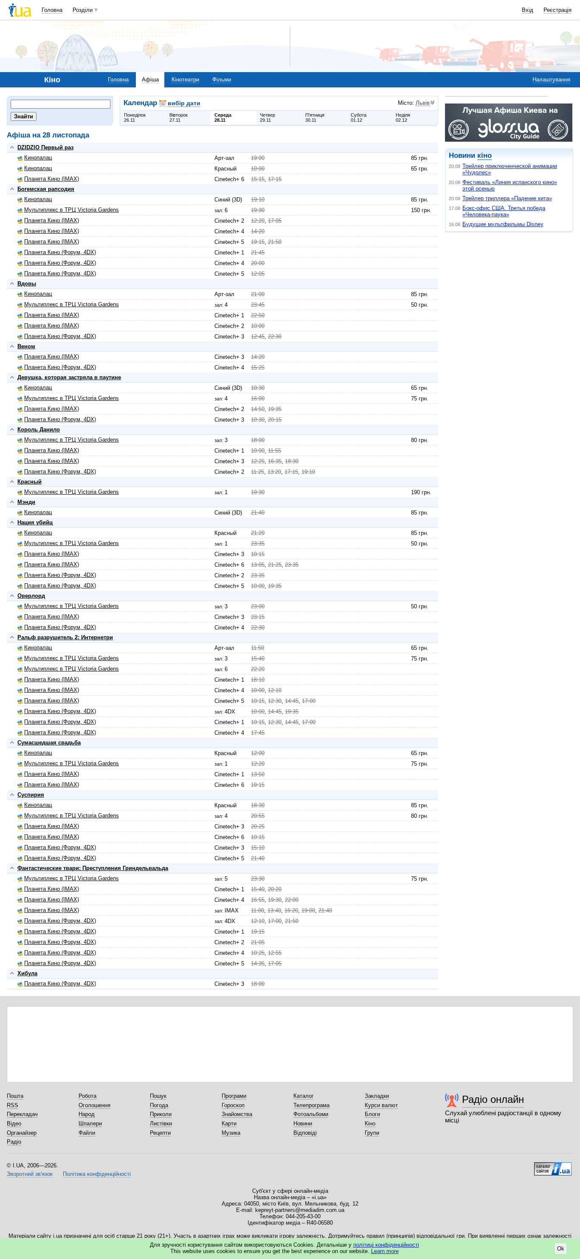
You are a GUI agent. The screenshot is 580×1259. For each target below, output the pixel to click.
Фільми (221, 79)
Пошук (158, 1096)
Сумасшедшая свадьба (49, 742)
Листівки (161, 1123)
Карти (229, 1123)
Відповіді (305, 1133)
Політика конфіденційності (97, 1174)
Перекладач (22, 1114)
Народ (87, 1114)
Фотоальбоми (310, 1114)
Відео (14, 1123)
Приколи (161, 1114)
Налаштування (551, 79)
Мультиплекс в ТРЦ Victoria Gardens (71, 210)
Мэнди (26, 502)
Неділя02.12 (403, 117)
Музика (231, 1133)
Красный (29, 481)
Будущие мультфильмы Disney (502, 224)
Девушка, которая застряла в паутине (69, 377)
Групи (372, 1133)
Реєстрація (557, 10)
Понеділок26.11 (135, 117)
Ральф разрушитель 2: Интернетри (65, 637)
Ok (560, 1248)
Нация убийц (35, 522)
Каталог (303, 1096)
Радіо (14, 1142)
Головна (52, 10)
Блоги (372, 1114)
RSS (12, 1105)
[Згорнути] (12, 147)
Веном (26, 346)
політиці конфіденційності (386, 1245)
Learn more (385, 1251)
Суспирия (30, 795)
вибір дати (184, 103)
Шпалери (90, 1123)
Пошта (15, 1096)
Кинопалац (38, 157)
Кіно (370, 1123)
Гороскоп (233, 1105)
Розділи (83, 10)
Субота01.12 (358, 117)
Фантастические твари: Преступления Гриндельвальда (92, 868)
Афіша (150, 79)
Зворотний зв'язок (30, 1174)
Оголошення (94, 1105)
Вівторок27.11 (178, 117)
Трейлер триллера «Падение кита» (507, 198)
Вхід (527, 10)
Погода (159, 1105)
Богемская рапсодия (45, 189)
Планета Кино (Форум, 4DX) (60, 252)
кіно (484, 155)
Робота (87, 1096)
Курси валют (381, 1105)
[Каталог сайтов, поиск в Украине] (553, 1165)
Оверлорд (31, 596)
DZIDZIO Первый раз (45, 147)
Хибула (27, 973)
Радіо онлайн (493, 1099)
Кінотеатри (185, 79)
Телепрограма (311, 1105)
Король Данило (38, 429)
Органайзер (22, 1133)
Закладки (377, 1096)
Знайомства (237, 1114)
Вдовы (26, 283)
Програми (234, 1096)
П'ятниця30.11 (314, 117)
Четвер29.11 (267, 117)
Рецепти (160, 1133)
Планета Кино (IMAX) (51, 179)
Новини (302, 1123)
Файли (87, 1133)
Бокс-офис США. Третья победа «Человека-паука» (503, 211)
